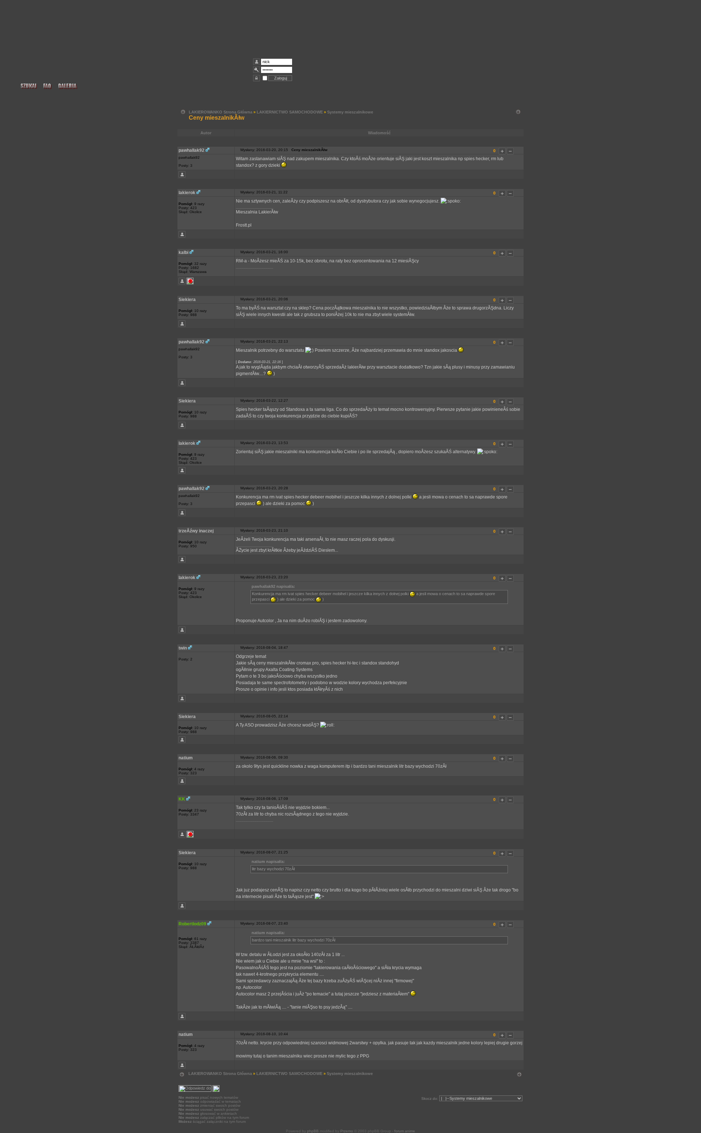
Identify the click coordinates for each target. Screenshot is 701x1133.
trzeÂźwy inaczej (196, 530)
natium (186, 757)
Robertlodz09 (192, 923)
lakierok (187, 192)
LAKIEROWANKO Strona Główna (220, 112)
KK (182, 799)
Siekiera (187, 299)
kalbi (183, 252)
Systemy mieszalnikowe (350, 112)
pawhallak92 (191, 150)
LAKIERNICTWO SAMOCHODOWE (290, 112)
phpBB (313, 1131)
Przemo (346, 1131)
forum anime (404, 1131)
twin (183, 648)
